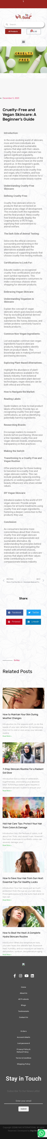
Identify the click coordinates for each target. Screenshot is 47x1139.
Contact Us (23, 1017)
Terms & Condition (23, 1058)
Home (23, 987)
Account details (23, 1037)
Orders (23, 1031)
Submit (24, 1109)
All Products (23, 999)
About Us (23, 993)
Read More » (7, 736)
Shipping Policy (23, 1064)
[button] (23, 41)
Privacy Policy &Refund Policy (23, 1050)
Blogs (23, 1005)
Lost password (23, 1043)
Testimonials (23, 1011)
